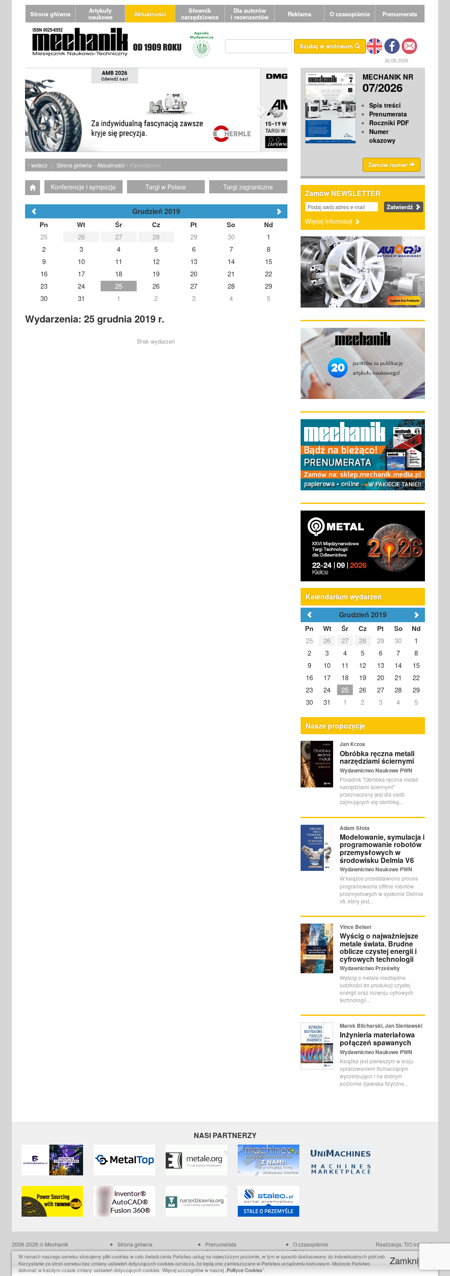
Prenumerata (399, 14)
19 (362, 677)
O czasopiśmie (350, 14)
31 (326, 702)
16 (309, 677)
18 (344, 677)
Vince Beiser (356, 927)
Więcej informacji (329, 221)
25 (309, 640)
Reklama (299, 14)
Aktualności (150, 14)
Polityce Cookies (244, 1269)
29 (380, 640)
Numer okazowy (382, 136)
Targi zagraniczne (248, 186)
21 (398, 677)
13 (380, 665)
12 (362, 665)
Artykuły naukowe (100, 13)
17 (326, 677)
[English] (374, 45)
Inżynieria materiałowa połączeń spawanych (377, 1039)
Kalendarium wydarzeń (343, 596)
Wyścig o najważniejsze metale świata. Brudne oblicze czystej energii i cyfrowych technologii (379, 947)
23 (309, 689)
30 (398, 640)
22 (416, 677)
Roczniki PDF (389, 122)
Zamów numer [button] (388, 164)
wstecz (39, 165)
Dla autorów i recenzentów (250, 13)
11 (344, 665)
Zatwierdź (401, 207)
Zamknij (406, 1260)
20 (380, 677)
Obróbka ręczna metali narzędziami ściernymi (377, 757)
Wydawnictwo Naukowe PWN (376, 770)
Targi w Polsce (165, 186)
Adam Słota (355, 828)
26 (326, 640)
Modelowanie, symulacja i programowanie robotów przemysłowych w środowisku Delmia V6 (382, 848)
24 (326, 689)
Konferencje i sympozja (83, 186)
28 (362, 640)
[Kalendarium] (32, 187)
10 (326, 665)
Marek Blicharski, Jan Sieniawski (381, 1026)
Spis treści (385, 105)
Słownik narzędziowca (199, 13)
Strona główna (50, 14)
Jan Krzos (352, 744)
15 (416, 665)
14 (398, 665)
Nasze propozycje (335, 726)
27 (344, 640)
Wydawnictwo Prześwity (370, 968)
